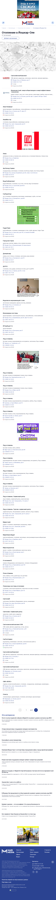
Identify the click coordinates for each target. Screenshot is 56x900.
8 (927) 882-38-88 (9, 688)
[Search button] (52, 22)
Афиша (18, 854)
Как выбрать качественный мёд (11, 740)
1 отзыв (14, 84)
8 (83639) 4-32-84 (9, 345)
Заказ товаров (34, 852)
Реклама (47, 852)
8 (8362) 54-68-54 (9, 160)
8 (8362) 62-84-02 (9, 618)
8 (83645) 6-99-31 (9, 417)
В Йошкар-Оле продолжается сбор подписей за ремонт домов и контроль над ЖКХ (27, 793)
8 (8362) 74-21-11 (9, 200)
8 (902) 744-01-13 (9, 319)
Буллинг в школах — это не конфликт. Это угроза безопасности (21, 804)
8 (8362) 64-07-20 (9, 605)
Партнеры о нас (6, 882)
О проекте (48, 850)
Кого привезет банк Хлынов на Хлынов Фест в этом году (19, 814)
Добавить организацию (10, 38)
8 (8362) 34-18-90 (9, 554)
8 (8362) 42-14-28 (9, 379)
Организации (20, 852)
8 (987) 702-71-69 (9, 272)
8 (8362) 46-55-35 (9, 306)
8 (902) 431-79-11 (9, 247)
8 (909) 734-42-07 (9, 645)
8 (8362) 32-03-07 (9, 260)
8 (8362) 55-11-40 (17, 82)
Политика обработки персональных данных (15, 879)
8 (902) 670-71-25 (9, 579)
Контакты (35, 861)
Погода (32, 856)
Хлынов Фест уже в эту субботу (11, 782)
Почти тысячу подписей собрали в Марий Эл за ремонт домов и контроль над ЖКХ (27, 718)
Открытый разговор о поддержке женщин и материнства (19, 729)
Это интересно (8, 715)
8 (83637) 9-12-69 (9, 404)
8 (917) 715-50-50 (9, 592)
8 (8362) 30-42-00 (9, 187)
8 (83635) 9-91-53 (9, 477)
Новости (18, 850)
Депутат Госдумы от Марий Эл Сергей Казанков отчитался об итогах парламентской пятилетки (27, 771)
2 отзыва (6, 632)
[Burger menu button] (3, 22)
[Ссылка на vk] (33, 872)
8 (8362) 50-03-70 (17, 98)
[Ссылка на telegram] (37, 872)
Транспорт (33, 854)
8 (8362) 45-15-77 (9, 566)
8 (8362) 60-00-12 (9, 234)
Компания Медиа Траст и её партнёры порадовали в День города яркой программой (27, 750)
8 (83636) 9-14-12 (9, 464)
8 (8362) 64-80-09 (9, 392)
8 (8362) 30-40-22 (9, 630)
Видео (18, 856)
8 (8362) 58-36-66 (9, 700)
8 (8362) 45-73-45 (38, 863)
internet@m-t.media (39, 865)
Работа (32, 850)
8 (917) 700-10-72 (9, 541)
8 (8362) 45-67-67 (9, 174)
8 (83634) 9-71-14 (9, 451)
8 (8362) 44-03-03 (9, 126)
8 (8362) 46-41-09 (9, 502)
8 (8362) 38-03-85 (9, 673)
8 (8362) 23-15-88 (9, 528)
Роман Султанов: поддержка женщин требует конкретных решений (22, 759)
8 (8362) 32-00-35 (9, 113)
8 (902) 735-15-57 (9, 332)
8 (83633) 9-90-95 (9, 490)
